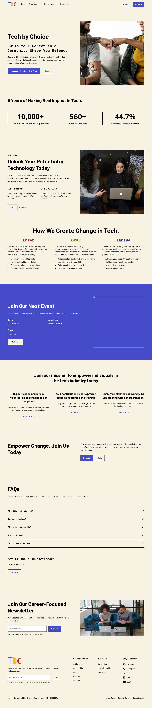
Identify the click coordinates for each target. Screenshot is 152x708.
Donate (138, 4)
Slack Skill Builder (104, 668)
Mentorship (77, 672)
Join (12, 207)
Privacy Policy (110, 698)
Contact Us (77, 680)
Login (126, 4)
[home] (12, 4)
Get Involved (78, 664)
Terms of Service (124, 698)
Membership (78, 668)
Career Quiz (102, 664)
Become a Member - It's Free (23, 71)
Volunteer (76, 676)
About (22, 4)
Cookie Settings (138, 698)
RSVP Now (15, 342)
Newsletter (102, 672)
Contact (14, 572)
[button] (34, 4)
